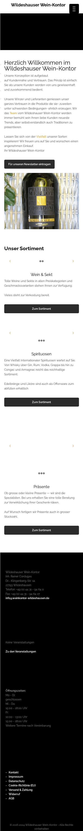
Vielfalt (41, 136)
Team (14, 113)
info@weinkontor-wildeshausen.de (27, 598)
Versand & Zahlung (21, 789)
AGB (11, 798)
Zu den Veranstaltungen (21, 651)
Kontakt (14, 772)
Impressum (16, 776)
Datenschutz (17, 781)
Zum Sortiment (41, 308)
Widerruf (14, 794)
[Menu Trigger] (74, 9)
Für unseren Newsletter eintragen (29, 164)
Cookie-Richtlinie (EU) (22, 785)
